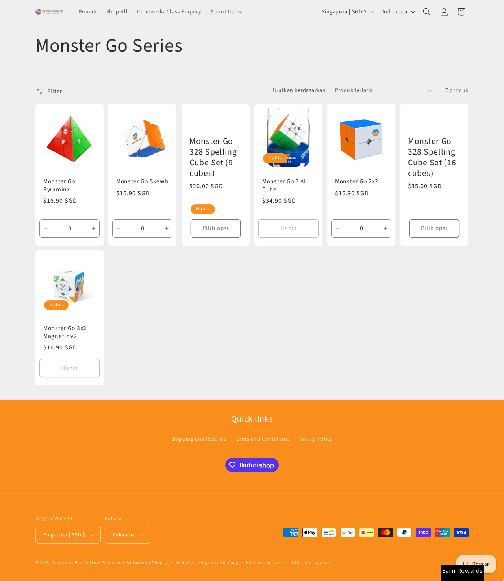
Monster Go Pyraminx (59, 185)
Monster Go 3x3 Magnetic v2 (65, 332)
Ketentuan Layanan (310, 563)
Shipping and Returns (198, 439)
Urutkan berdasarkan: (300, 90)
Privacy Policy (315, 439)
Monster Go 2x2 (356, 181)
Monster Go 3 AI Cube (284, 185)
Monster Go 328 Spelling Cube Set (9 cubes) (213, 157)
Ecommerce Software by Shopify (135, 563)
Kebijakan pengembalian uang (207, 563)
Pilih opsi (215, 228)
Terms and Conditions (261, 439)
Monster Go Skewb (142, 181)
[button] (225, 12)
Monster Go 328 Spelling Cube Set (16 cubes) (432, 157)
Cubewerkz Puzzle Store (76, 563)
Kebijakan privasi (264, 563)
